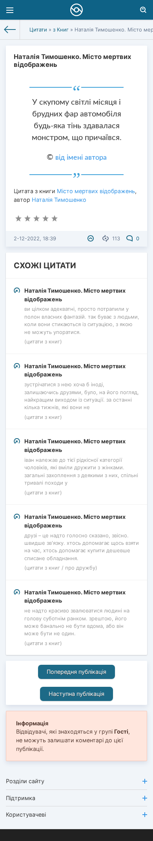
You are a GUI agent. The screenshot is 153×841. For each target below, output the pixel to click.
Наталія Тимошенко (59, 199)
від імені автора (81, 157)
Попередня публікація (76, 671)
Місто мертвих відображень (96, 191)
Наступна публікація (76, 693)
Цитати (38, 29)
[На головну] (10, 29)
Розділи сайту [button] (25, 781)
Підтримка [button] (20, 798)
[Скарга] (91, 238)
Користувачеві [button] (26, 814)
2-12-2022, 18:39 (35, 238)
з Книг (61, 29)
